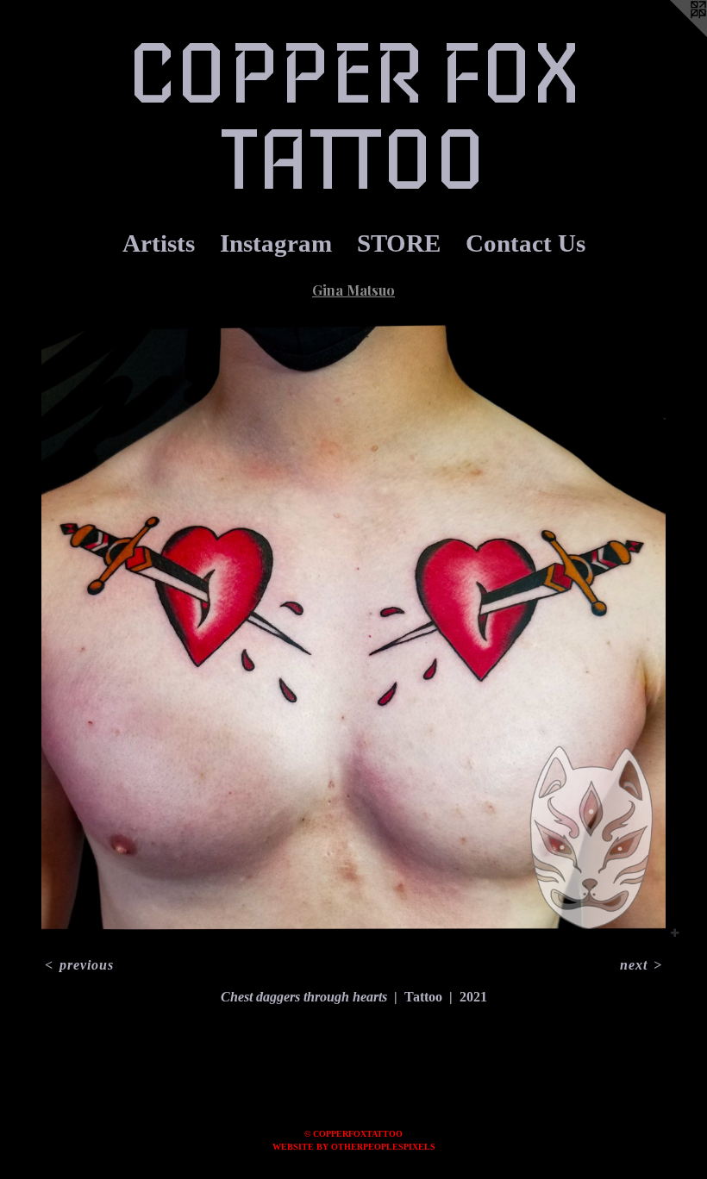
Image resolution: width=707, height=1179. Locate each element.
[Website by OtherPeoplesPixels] (672, 34)
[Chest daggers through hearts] (353, 630)
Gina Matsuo (353, 290)
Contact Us (525, 243)
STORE (399, 243)
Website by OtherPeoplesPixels (353, 1146)
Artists (158, 243)
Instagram (276, 243)
